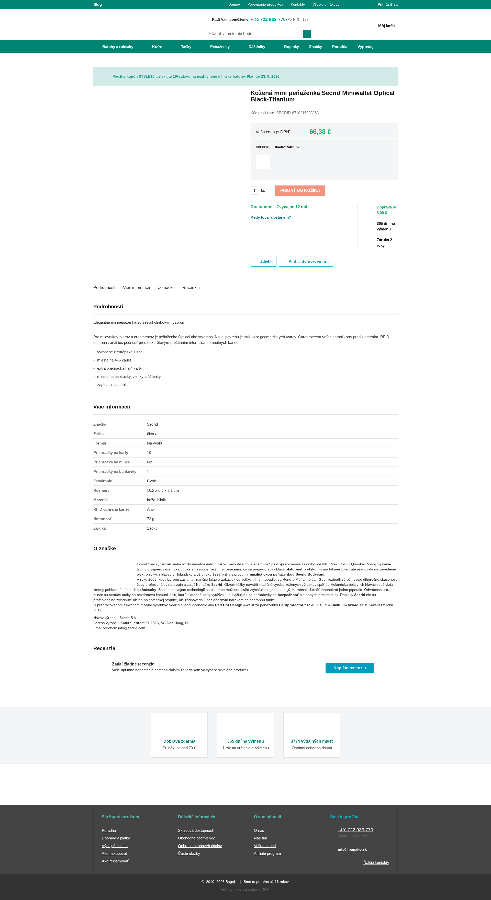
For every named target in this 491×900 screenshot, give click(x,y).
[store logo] (125, 25)
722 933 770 (268, 19)
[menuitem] (112, 46)
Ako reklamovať (115, 861)
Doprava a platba (116, 838)
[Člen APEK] (110, 795)
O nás (259, 830)
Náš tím (260, 838)
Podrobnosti (104, 287)
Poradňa (109, 830)
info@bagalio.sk (352, 849)
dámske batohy (231, 76)
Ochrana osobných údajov (200, 846)
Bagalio (232, 882)
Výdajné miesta (115, 846)
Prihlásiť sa (388, 4)
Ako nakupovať (114, 853)
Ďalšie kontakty (376, 862)
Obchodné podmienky (196, 838)
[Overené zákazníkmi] (186, 795)
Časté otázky (189, 853)
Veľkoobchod (265, 846)
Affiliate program (267, 853)
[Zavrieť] (393, 70)
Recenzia (191, 287)
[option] (263, 162)
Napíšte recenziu (349, 668)
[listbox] (324, 162)
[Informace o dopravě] (390, 212)
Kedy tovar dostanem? (271, 217)
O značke (166, 287)
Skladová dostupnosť (196, 830)
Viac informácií (136, 287)
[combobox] (254, 34)
